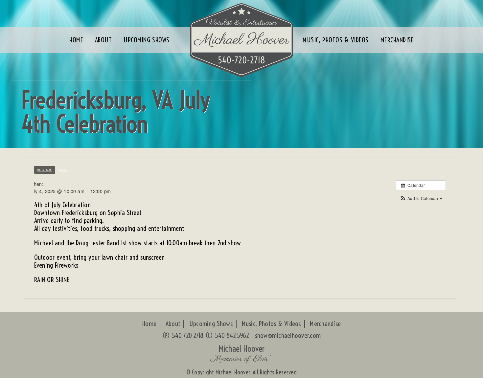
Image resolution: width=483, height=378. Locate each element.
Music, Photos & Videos (271, 324)
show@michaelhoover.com (288, 335)
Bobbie (63, 169)
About (173, 324)
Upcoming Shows (211, 324)
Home (149, 324)
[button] (420, 198)
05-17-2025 (44, 169)
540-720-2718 (188, 335)
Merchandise (325, 324)
